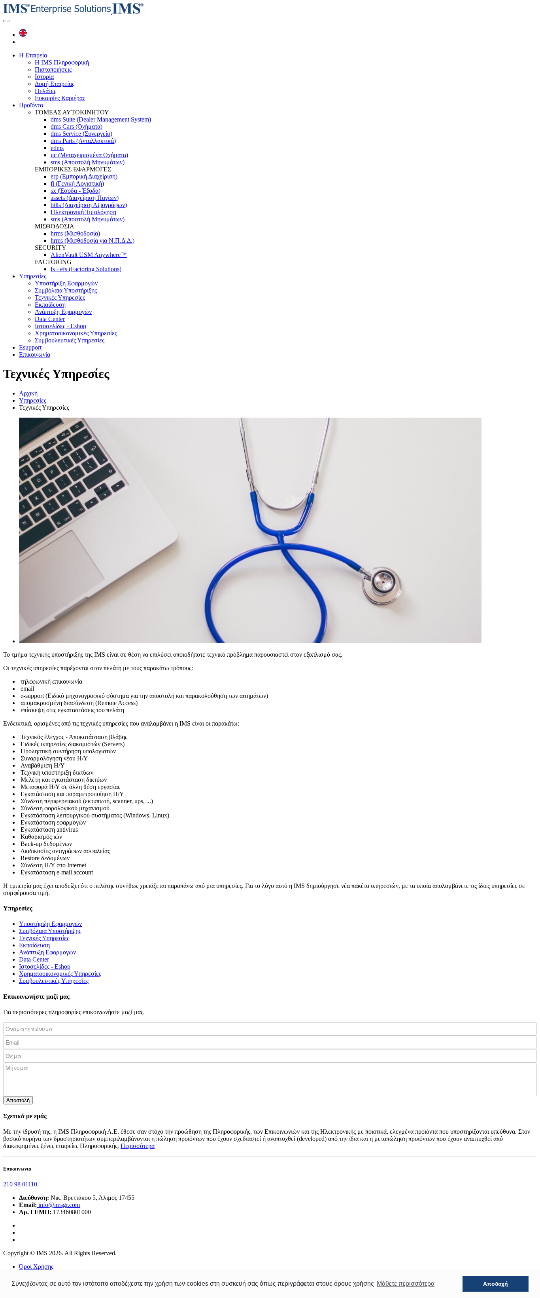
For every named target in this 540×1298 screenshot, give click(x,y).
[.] (6, 21)
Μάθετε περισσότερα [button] (405, 1283)
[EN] (23, 34)
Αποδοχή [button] (495, 1284)
